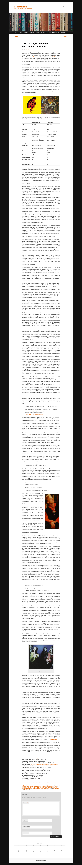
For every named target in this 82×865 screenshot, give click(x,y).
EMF (31, 784)
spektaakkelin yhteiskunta (52, 787)
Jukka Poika (57, 785)
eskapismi (40, 784)
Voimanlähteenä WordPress (41, 860)
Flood (48, 784)
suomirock (30, 788)
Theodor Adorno (40, 788)
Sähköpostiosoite (26, 826)
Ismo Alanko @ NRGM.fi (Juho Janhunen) (34, 414)
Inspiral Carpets (25, 785)
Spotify (34, 56)
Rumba (43, 787)
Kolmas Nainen (29, 786)
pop (32, 787)
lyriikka (42, 786)
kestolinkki (26, 789)
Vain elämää (47, 788)
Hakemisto (25, 32)
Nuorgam (24, 787)
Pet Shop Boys (28, 787)
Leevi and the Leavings (36, 786)
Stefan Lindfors (25, 788)
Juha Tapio (47, 785)
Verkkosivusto (25, 832)
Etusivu (15, 32)
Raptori (35, 787)
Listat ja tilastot (38, 782)
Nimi (24, 820)
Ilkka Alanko (55, 784)
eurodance (44, 784)
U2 (44, 788)
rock (40, 787)
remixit (38, 787)
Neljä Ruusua (54, 786)
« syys (24, 854)
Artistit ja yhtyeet (30, 782)
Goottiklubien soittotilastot (40, 32)
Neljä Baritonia (49, 786)
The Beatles (35, 788)
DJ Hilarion (32, 32)
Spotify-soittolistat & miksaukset (53, 32)
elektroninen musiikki (26, 784)
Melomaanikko (20, 6)
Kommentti (25, 803)
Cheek (50, 782)
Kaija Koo (24, 786)
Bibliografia (63, 32)
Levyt (34, 782)
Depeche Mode (54, 782)
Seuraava (66, 36)
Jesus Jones (35, 785)
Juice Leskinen (51, 785)
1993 (48, 782)
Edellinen (16, 36)
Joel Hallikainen (41, 785)
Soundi (46, 787)
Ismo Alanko (31, 785)
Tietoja (20, 32)
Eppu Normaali (35, 784)
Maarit (45, 786)
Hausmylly (51, 784)
